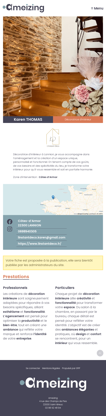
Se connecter (33, 368)
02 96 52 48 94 (53, 407)
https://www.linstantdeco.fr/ (39, 243)
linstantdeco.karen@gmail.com (41, 237)
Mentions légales (51, 368)
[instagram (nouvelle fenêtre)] (10, 229)
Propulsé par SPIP (71, 368)
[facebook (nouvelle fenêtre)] (10, 222)
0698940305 (27, 231)
